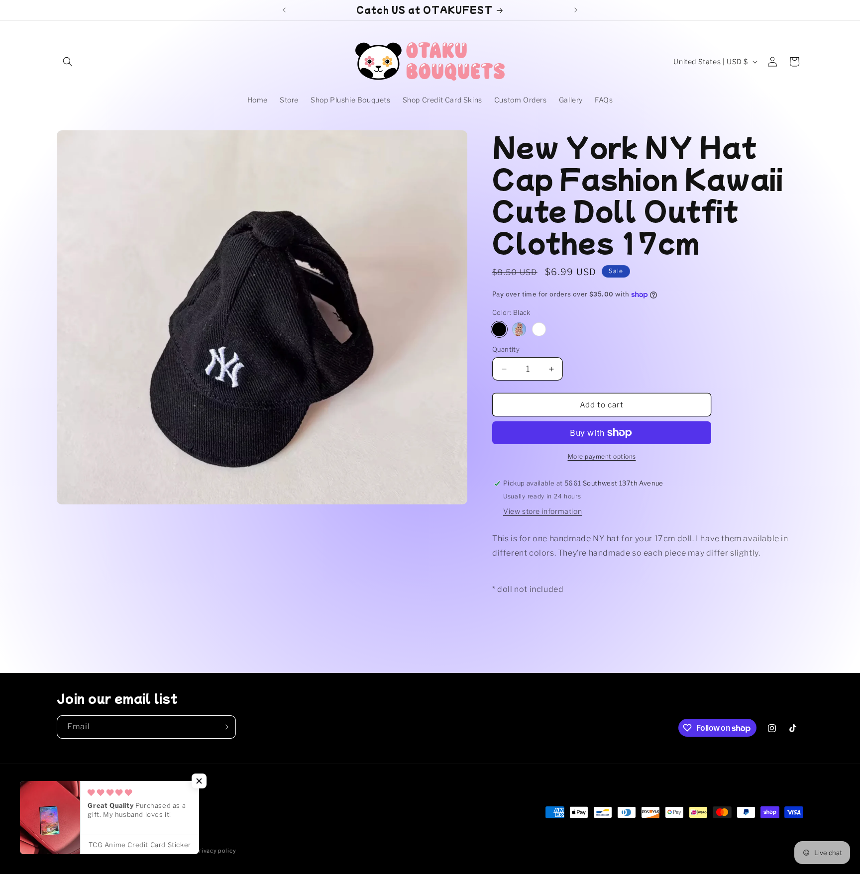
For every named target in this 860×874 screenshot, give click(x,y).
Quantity (506, 349)
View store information (542, 511)
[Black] (499, 329)
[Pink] (519, 329)
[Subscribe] (224, 727)
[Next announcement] (576, 9)
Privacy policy (215, 850)
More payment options (602, 456)
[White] (539, 329)
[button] (68, 62)
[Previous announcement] (284, 9)
